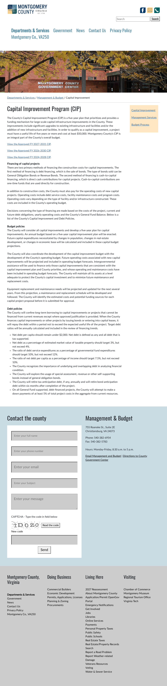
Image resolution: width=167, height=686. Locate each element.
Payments (91, 624)
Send (44, 550)
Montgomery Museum (136, 593)
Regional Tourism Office (137, 597)
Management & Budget (50, 98)
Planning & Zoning (57, 601)
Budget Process (140, 124)
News (80, 30)
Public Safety (93, 632)
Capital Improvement (143, 110)
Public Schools (93, 636)
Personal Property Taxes (99, 628)
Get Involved (92, 609)
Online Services (94, 621)
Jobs (88, 613)
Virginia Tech (131, 601)
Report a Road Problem (98, 652)
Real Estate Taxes (95, 640)
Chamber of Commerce (137, 589)
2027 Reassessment (96, 589)
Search (155, 19)
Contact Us (97, 30)
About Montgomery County (101, 593)
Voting (89, 668)
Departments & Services (30, 30)
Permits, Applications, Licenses (65, 597)
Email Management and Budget (103, 456)
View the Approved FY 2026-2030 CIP (29, 150)
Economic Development (61, 593)
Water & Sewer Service (98, 671)
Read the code (51, 525)
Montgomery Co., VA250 (30, 36)
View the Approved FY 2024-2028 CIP (29, 157)
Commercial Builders (59, 589)
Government (62, 30)
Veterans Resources (96, 664)
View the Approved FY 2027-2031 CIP (29, 144)
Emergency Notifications (99, 605)
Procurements (55, 605)
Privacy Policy (121, 30)
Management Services (144, 117)
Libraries (90, 617)
